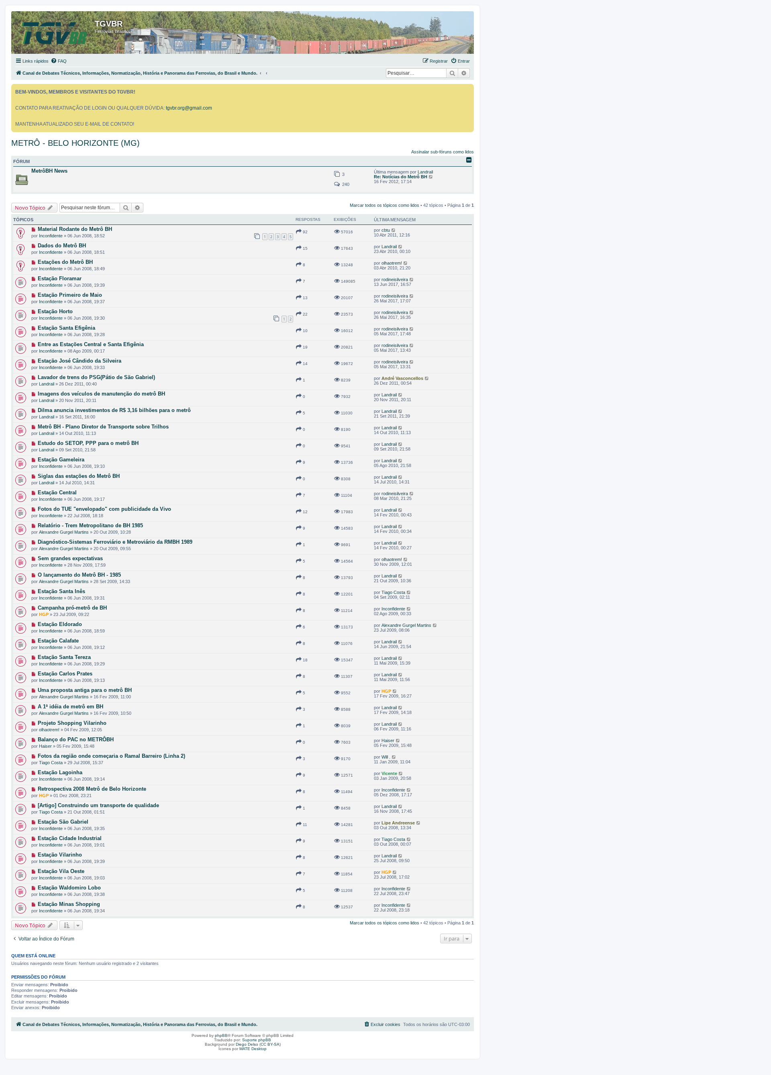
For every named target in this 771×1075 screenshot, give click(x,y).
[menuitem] (59, 61)
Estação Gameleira (61, 460)
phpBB (221, 1035)
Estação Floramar (60, 278)
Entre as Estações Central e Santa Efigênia (91, 344)
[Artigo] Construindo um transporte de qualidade (98, 805)
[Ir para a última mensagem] (393, 230)
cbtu (385, 230)
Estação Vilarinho (60, 855)
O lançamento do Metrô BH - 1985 (79, 575)
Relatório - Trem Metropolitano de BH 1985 (90, 525)
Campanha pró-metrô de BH (72, 608)
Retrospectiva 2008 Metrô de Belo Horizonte (92, 789)
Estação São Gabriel (63, 822)
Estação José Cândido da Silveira (79, 361)
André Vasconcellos (402, 378)
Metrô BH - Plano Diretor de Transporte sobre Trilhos (103, 427)
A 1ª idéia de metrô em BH (70, 707)
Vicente (389, 773)
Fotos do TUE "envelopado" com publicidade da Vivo (104, 509)
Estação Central (57, 493)
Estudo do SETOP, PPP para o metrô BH (88, 443)
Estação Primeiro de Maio (70, 295)
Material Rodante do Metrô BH (75, 229)
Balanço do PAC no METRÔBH (76, 739)
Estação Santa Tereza (64, 657)
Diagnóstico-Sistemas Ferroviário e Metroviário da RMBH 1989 (115, 542)
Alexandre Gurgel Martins (64, 532)
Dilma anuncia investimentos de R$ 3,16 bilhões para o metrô (114, 410)
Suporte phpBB (256, 1040)
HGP (44, 614)
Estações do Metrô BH (65, 262)
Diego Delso (247, 1044)
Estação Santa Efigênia (66, 328)
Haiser (45, 746)
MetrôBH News (49, 171)
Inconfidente (51, 235)
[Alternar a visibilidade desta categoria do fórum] (469, 160)
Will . (385, 757)
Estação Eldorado (60, 624)
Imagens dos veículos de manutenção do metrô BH (101, 394)
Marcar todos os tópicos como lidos (384, 205)
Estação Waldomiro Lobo (69, 888)
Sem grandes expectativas (70, 558)
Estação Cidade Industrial (70, 838)
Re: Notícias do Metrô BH (400, 176)
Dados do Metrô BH (62, 246)
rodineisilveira (394, 279)
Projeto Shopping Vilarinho (72, 723)
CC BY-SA (270, 1044)
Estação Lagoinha (60, 772)
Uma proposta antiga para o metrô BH (85, 690)
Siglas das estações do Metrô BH (79, 476)
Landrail (425, 171)
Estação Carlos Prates (65, 674)
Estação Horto (55, 311)
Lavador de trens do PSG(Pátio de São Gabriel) (96, 377)
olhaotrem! (391, 263)
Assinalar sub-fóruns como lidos (442, 151)
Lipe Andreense (398, 822)
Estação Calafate (58, 641)
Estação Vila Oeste (61, 871)
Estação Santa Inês (61, 591)
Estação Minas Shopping (69, 904)
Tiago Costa (393, 592)
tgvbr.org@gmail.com (189, 108)
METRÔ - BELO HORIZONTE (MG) (75, 143)
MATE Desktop (253, 1048)
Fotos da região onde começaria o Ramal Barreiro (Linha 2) (111, 756)
